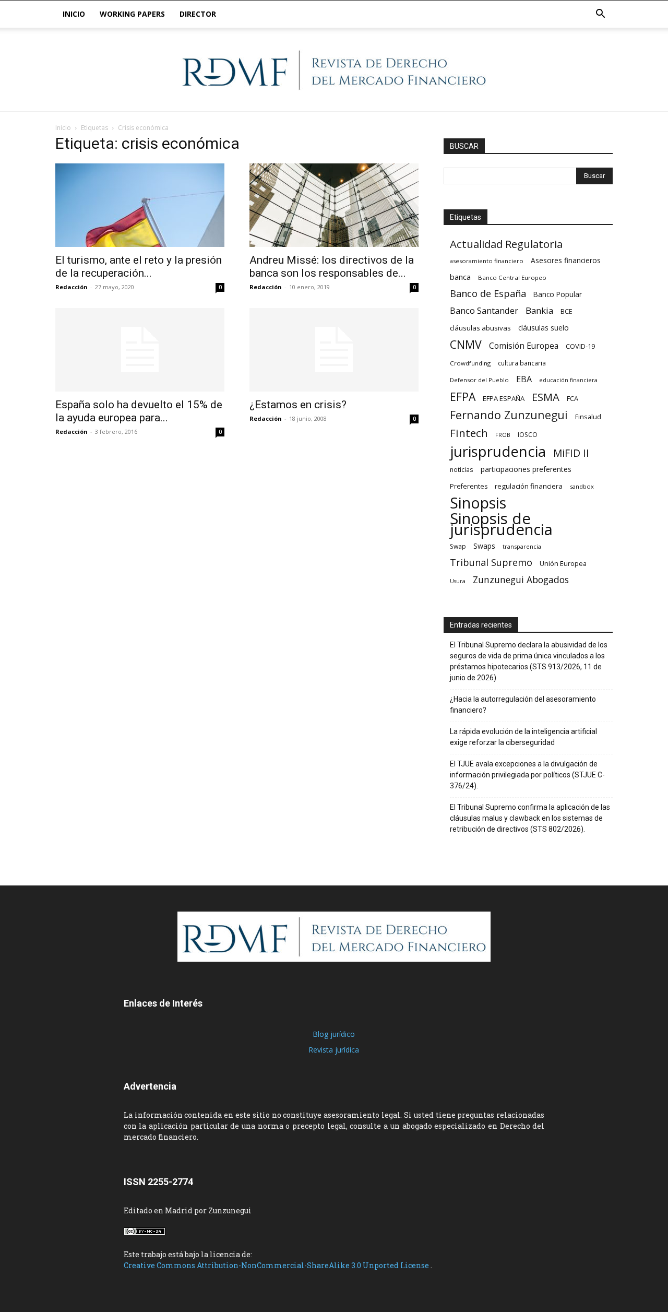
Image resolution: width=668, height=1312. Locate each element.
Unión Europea (563, 563)
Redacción (71, 287)
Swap (458, 546)
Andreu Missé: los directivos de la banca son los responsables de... (331, 266)
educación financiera (568, 380)
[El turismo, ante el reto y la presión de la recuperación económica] (139, 205)
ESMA (545, 397)
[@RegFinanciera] (334, 70)
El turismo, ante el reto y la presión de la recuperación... (138, 266)
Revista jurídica (333, 1050)
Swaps (484, 546)
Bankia (539, 310)
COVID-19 (580, 346)
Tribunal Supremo (491, 562)
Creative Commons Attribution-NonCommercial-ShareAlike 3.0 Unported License (277, 1265)
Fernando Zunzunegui (509, 414)
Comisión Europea (523, 345)
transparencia (522, 546)
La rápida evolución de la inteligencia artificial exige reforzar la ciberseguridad (523, 737)
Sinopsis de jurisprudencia (501, 524)
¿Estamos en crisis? (298, 404)
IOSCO (528, 434)
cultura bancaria (522, 363)
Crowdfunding (470, 363)
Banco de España (488, 293)
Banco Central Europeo (512, 277)
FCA (572, 398)
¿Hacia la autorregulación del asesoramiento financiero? (523, 704)
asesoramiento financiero (486, 261)
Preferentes (468, 486)
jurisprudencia (498, 451)
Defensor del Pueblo (479, 380)
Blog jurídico (334, 1034)
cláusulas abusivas (480, 328)
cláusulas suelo (543, 328)
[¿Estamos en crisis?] (334, 350)
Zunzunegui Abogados (521, 579)
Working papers (132, 14)
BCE (566, 311)
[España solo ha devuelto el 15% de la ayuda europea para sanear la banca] (139, 350)
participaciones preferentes (526, 469)
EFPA (462, 396)
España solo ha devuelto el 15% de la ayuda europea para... (138, 411)
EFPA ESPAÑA (503, 398)
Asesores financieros (566, 260)
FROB (502, 435)
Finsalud (588, 416)
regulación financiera (529, 486)
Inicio (74, 14)
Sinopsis (478, 502)
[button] (600, 15)
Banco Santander (484, 310)
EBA (524, 379)
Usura (458, 581)
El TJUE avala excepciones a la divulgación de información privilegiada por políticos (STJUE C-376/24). (527, 775)
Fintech (469, 433)
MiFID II (571, 452)
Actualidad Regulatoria (506, 244)
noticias (461, 469)
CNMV (466, 344)
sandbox (582, 486)
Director (198, 14)
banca (460, 276)
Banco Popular (557, 294)
